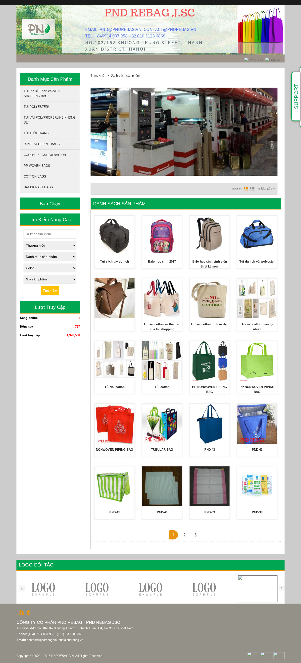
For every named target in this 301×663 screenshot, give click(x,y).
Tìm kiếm (50, 290)
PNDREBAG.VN (62, 656)
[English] (272, 60)
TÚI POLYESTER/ (36, 107)
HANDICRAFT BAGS (38, 187)
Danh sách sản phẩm (125, 75)
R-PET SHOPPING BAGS (42, 144)
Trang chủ (97, 75)
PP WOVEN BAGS (37, 165)
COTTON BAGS (35, 176)
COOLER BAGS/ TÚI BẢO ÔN (45, 155)
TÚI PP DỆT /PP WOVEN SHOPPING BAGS (41, 93)
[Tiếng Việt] (253, 60)
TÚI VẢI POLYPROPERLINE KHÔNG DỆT (49, 120)
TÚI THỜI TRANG (36, 133)
